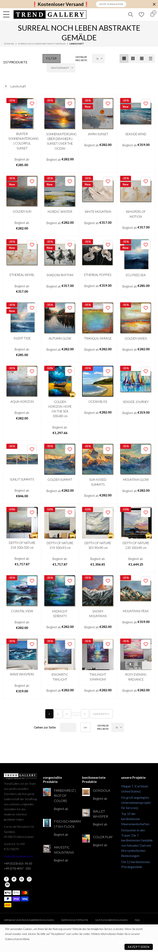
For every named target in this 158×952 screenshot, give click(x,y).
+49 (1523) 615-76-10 (18, 863)
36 (97, 58)
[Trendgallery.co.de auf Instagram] (29, 879)
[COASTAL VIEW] (22, 591)
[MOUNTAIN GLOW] (136, 459)
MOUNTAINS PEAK (136, 611)
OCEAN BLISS (97, 401)
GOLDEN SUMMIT (60, 479)
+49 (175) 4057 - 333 (17, 868)
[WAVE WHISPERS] (22, 654)
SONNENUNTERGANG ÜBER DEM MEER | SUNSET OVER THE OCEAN (60, 141)
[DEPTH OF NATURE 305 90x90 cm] (98, 523)
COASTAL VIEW (22, 611)
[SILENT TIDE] (22, 318)
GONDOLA (101, 790)
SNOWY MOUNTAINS (98, 613)
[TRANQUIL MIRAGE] (98, 318)
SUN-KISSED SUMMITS (97, 482)
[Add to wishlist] (32, 103)
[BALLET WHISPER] (86, 813)
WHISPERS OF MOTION (136, 214)
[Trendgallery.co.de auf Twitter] (14, 879)
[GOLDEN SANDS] (136, 318)
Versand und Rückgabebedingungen (29, 920)
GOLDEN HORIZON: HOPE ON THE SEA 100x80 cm (60, 409)
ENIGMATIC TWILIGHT (60, 677)
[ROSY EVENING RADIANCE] (136, 654)
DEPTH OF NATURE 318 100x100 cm (22, 545)
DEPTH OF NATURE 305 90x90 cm (98, 545)
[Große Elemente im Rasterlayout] (132, 58)
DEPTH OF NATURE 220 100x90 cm (136, 545)
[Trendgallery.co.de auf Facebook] (6, 879)
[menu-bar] (7, 14)
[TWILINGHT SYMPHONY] (98, 654)
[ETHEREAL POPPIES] (98, 254)
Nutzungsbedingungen (111, 920)
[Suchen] (130, 14)
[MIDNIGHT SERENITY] (60, 591)
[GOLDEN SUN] (22, 191)
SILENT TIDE (22, 338)
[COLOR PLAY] (86, 838)
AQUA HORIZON (22, 401)
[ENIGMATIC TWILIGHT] (60, 654)
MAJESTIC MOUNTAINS (64, 849)
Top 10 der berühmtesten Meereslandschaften (135, 819)
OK (85, 727)
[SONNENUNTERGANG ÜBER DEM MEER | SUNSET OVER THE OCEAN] (60, 114)
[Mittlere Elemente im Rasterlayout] (124, 58)
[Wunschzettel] (141, 14)
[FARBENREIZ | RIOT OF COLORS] (47, 792)
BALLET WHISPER (100, 813)
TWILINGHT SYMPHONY (97, 677)
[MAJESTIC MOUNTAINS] (47, 849)
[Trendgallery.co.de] (50, 14)
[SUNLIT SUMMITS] (22, 459)
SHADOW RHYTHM (59, 275)
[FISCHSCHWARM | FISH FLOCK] (47, 823)
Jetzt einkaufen (111, 4)
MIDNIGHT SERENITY (59, 613)
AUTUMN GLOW (60, 338)
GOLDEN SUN (22, 211)
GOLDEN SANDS (136, 338)
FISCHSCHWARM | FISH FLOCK (65, 823)
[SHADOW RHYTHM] (60, 255)
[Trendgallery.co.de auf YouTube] (7, 884)
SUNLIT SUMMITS (22, 479)
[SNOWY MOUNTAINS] (98, 591)
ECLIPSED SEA (136, 275)
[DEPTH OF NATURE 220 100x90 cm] (136, 523)
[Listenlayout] (150, 58)
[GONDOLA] (86, 792)
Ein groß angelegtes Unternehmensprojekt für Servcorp (136, 803)
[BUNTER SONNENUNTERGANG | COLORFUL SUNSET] (22, 113)
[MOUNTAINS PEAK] (136, 591)
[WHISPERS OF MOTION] (136, 191)
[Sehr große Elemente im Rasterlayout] (141, 58)
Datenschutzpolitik (74, 920)
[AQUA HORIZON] (22, 381)
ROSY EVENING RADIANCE (135, 677)
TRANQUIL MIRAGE (98, 338)
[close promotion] (154, 4)
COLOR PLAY (103, 837)
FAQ (137, 920)
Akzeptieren (139, 947)
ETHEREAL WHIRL (22, 275)
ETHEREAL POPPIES (98, 275)
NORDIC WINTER (60, 211)
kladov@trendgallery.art (18, 856)
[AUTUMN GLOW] (60, 318)
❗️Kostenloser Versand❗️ (60, 4)
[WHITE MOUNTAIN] (98, 191)
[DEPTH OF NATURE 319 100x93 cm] (60, 523)
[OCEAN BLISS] (98, 381)
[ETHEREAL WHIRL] (22, 255)
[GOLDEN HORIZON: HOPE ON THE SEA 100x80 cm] (60, 381)
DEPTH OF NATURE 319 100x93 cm (60, 545)
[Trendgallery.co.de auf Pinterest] (21, 879)
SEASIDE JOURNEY (136, 402)
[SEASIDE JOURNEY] (136, 381)
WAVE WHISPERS (22, 674)
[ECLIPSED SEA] (136, 255)
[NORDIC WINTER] (60, 191)
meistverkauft (60, 67)
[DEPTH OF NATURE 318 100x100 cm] (22, 522)
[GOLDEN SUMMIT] (60, 459)
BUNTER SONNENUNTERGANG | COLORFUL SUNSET (22, 141)
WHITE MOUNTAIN (98, 211)
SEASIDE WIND (135, 134)
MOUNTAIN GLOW (136, 479)
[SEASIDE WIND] (136, 114)
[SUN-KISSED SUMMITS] (98, 459)
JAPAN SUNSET (98, 134)
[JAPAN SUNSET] (98, 114)
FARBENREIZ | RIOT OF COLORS (65, 795)
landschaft (18, 86)
